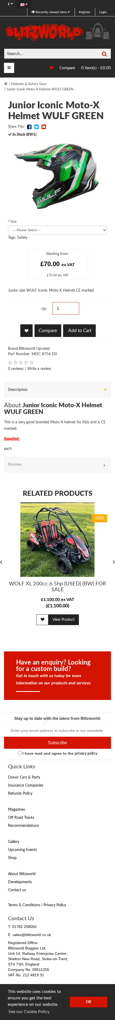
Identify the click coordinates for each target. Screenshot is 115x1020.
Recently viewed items (51, 12)
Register (84, 12)
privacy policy (86, 753)
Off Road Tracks (21, 818)
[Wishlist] (48, 68)
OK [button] (88, 1002)
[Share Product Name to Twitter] (36, 127)
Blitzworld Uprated (34, 349)
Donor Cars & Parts (24, 777)
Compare (67, 68)
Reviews (15, 465)
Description (18, 390)
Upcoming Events (22, 850)
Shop (12, 858)
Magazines (16, 810)
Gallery (13, 842)
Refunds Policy (20, 793)
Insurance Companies (25, 785)
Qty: (44, 309)
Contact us (17, 890)
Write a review (39, 369)
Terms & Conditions (24, 905)
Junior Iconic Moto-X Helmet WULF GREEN (39, 89)
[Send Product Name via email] (43, 127)
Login (103, 12)
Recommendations (23, 826)
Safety (22, 238)
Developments (20, 882)
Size (13, 221)
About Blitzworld (22, 874)
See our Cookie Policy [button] (29, 1012)
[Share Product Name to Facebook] (29, 127)
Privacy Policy (55, 905)
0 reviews (16, 369)
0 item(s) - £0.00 (96, 68)
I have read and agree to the (59, 753)
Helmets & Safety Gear (29, 84)
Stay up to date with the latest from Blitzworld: (57, 718)
